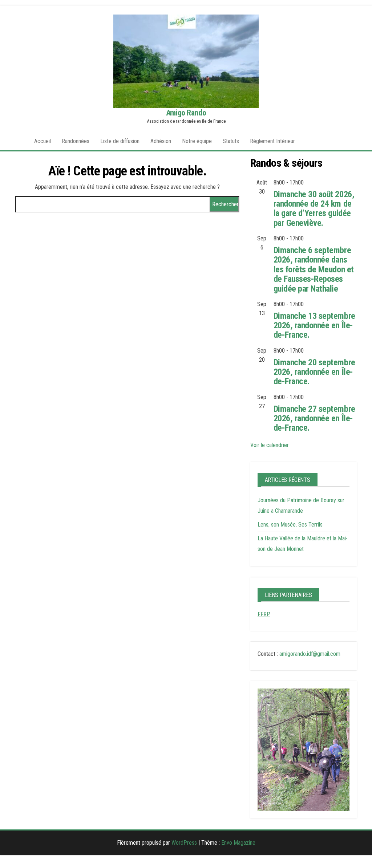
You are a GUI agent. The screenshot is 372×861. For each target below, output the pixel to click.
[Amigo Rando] (19, 141)
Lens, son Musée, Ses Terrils (290, 524)
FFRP (264, 614)
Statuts (231, 141)
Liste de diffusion (120, 141)
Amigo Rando (186, 112)
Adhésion (160, 141)
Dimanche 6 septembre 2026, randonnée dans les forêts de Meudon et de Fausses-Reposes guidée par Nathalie (314, 269)
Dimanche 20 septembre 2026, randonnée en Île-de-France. (314, 372)
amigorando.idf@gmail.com (309, 653)
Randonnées (75, 141)
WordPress (184, 842)
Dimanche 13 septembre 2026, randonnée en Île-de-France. (314, 325)
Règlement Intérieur (272, 141)
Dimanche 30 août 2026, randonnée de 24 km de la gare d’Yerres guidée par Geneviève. (314, 208)
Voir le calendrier (269, 445)
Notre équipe (197, 141)
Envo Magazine (238, 842)
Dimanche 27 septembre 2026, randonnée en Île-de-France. (314, 418)
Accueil (42, 141)
